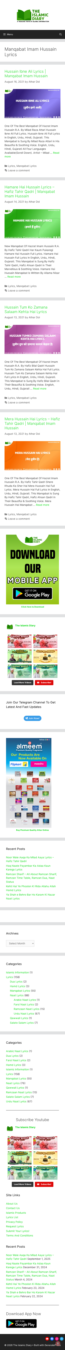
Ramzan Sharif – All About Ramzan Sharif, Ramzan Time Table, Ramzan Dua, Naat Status (31, 878)
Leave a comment (19, 170)
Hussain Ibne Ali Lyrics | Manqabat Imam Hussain (26, 73)
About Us (12, 1203)
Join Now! (34, 718)
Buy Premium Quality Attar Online (32, 830)
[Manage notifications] (57, 1343)
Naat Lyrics (17, 995)
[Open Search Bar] (60, 34)
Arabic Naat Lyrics (25, 999)
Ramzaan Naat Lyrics (26, 1008)
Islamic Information (17, 972)
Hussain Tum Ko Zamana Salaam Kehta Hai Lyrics (26, 309)
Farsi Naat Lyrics (24, 1004)
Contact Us (13, 1208)
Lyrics (11, 165)
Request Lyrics (15, 1226)
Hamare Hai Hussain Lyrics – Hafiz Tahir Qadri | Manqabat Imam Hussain (30, 191)
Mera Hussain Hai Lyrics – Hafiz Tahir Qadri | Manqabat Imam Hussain (32, 423)
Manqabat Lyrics (26, 165)
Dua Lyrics (16, 981)
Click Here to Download (32, 607)
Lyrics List (12, 1217)
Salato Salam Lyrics (22, 1022)
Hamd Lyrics (17, 986)
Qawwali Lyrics (19, 1018)
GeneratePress (53, 1345)
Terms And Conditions (19, 1235)
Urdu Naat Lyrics (24, 1013)
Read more (14, 276)
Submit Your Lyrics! (17, 1231)
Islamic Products (16, 1212)
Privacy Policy (14, 1221)
